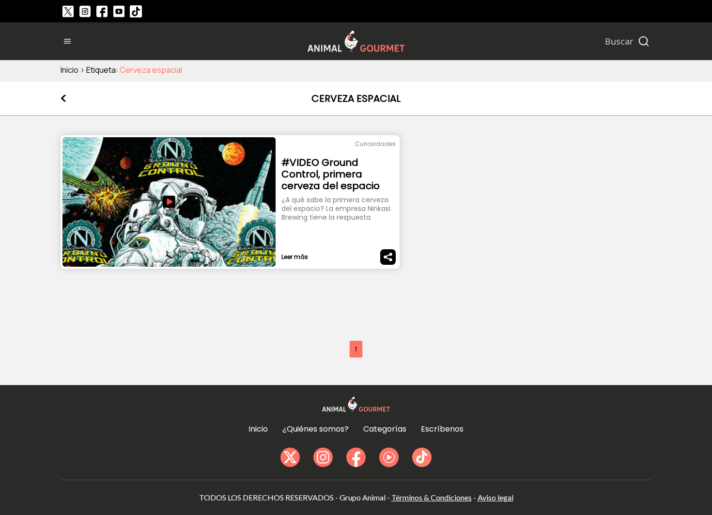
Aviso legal (495, 497)
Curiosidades (375, 144)
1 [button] (356, 349)
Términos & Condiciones (431, 497)
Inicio (69, 69)
